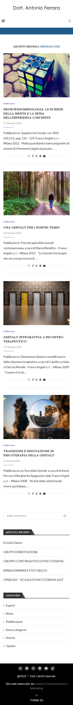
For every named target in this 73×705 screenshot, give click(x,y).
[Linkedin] (39, 668)
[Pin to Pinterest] (40, 156)
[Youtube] (46, 668)
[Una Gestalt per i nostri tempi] (36, 193)
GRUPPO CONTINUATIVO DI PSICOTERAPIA (33, 561)
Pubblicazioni (14, 621)
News (9, 613)
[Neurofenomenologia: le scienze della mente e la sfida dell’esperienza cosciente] (36, 75)
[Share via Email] (44, 156)
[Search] (69, 21)
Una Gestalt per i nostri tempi (31, 227)
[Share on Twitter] (36, 156)
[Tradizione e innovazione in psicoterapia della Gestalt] (36, 417)
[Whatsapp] (20, 668)
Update (10, 646)
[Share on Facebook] (33, 156)
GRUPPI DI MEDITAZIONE (20, 552)
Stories (10, 638)
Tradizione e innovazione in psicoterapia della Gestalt (28, 453)
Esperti (10, 605)
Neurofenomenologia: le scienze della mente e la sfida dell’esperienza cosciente (33, 113)
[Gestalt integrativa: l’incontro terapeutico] (36, 303)
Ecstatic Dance (12, 542)
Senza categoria (16, 630)
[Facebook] (26, 668)
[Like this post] (29, 156)
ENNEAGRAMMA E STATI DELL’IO (25, 570)
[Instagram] (33, 668)
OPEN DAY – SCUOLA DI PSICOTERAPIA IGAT (33, 580)
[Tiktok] (52, 668)
